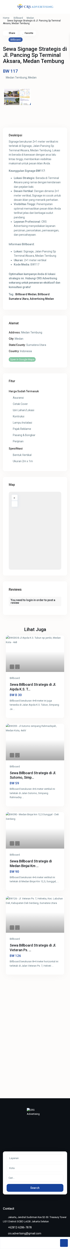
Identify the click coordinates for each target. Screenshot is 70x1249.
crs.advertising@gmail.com (24, 1233)
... (14, 709)
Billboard (18, 18)
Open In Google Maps (22, 359)
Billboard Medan (26, 294)
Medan (30, 18)
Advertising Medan (42, 298)
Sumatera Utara (36, 344)
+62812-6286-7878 (20, 1227)
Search (35, 1187)
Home (6, 18)
